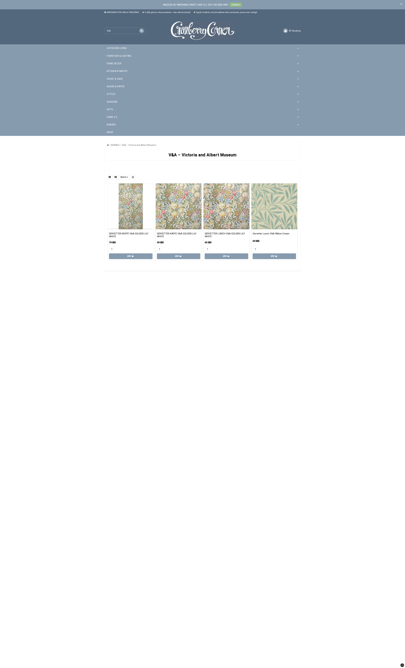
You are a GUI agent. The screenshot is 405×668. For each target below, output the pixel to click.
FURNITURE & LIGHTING (119, 56)
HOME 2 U (112, 117)
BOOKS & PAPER (116, 86)
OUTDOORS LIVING (117, 48)
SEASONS (112, 102)
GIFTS (110, 109)
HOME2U (235, 4)
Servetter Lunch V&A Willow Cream (271, 233)
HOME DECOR (114, 63)
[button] (292, 31)
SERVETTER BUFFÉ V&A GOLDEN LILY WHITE (128, 235)
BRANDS (111, 124)
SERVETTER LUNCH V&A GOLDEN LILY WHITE (225, 235)
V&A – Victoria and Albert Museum (139, 145)
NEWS (110, 132)
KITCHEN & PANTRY (117, 71)
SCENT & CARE (115, 79)
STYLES (111, 94)
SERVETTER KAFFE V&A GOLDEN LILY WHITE (176, 235)
